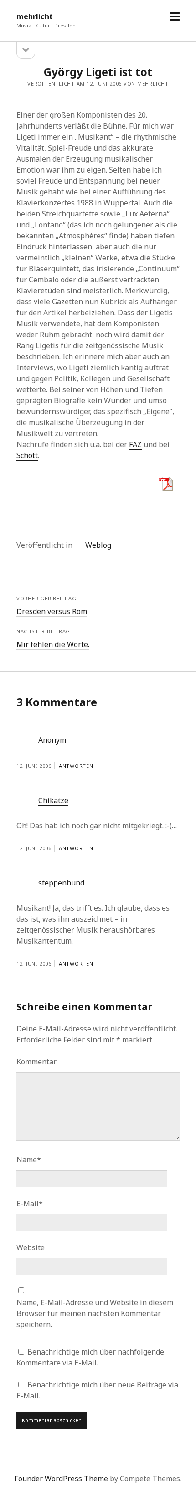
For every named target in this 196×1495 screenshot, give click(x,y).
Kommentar (36, 1062)
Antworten (76, 765)
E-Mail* (29, 1203)
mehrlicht (34, 16)
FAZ (135, 444)
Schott (27, 455)
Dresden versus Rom (51, 611)
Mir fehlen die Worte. (52, 644)
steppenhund (61, 883)
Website (30, 1247)
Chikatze (53, 800)
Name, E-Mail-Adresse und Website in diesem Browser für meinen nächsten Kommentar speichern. (94, 1313)
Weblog (98, 545)
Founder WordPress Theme (61, 1478)
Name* (28, 1160)
